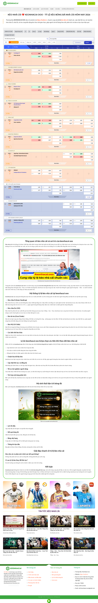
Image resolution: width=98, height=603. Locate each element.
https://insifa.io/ (84, 574)
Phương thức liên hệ (33, 582)
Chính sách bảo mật (33, 574)
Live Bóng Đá (82, 3)
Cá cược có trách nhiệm (34, 580)
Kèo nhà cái (55, 572)
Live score (36, 9)
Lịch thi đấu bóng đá (57, 577)
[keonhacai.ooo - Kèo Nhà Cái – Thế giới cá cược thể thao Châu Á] (10, 3)
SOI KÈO (57, 9)
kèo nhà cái (64, 20)
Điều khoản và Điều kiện (34, 577)
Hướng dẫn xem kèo (68, 9)
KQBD (51, 9)
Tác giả (30, 585)
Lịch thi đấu (44, 9)
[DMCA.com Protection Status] (13, 585)
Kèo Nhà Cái (27, 9)
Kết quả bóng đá (56, 574)
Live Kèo (91, 3)
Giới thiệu (31, 572)
